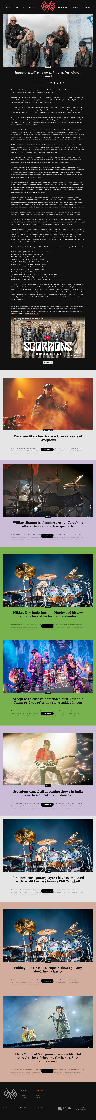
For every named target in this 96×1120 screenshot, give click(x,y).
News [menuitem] (8, 7)
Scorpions (48, 362)
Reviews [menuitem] (32, 7)
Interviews (24, 1096)
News (48, 66)
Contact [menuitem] (87, 7)
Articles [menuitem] (19, 7)
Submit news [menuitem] (62, 7)
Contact (38, 1097)
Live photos (48, 430)
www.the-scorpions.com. (32, 314)
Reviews (23, 1097)
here (42, 107)
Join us (38, 1094)
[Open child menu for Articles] (23, 7)
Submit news (40, 1096)
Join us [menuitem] (75, 7)
